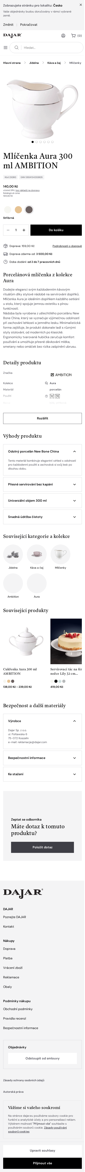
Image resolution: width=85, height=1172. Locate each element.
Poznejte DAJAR (14, 917)
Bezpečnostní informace (20, 1028)
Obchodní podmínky (18, 1009)
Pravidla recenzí (14, 1018)
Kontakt (8, 926)
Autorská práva (13, 1092)
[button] (42, 451)
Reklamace (11, 977)
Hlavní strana (12, 63)
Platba (7, 958)
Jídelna (34, 63)
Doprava (9, 949)
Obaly (7, 987)
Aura (53, 383)
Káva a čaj (54, 63)
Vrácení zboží (13, 968)
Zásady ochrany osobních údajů (23, 1080)
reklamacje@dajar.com (32, 742)
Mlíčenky (75, 63)
